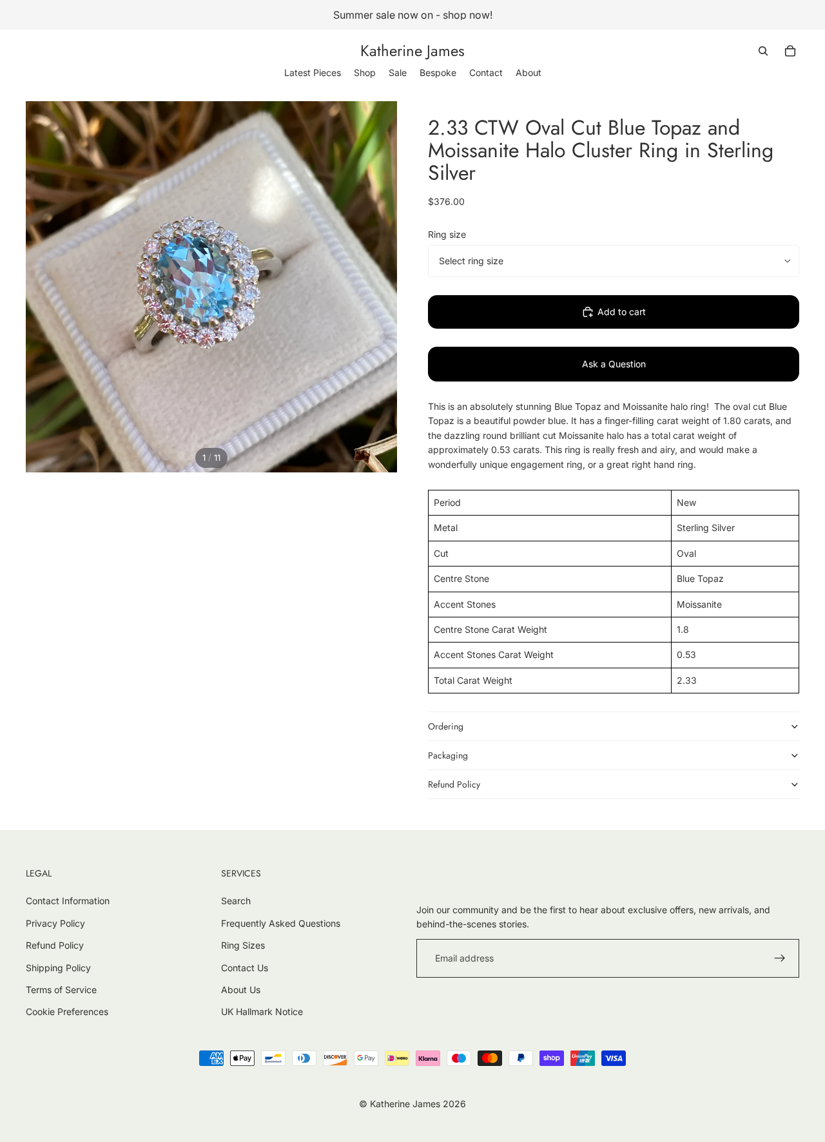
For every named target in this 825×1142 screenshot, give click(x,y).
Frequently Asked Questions (280, 923)
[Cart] (790, 51)
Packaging (448, 755)
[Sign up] (779, 958)
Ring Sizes (243, 945)
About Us (240, 989)
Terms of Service (61, 989)
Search (236, 900)
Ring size (447, 234)
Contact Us (244, 967)
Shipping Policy (58, 967)
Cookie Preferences (67, 1011)
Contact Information (68, 900)
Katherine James (405, 1103)
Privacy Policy (55, 923)
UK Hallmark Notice (262, 1011)
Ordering (445, 726)
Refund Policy (454, 784)
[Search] (763, 51)
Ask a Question (614, 363)
